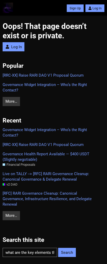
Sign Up (75, 8)
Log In (97, 8)
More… (11, 101)
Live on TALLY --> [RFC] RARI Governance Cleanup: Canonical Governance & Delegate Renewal (46, 176)
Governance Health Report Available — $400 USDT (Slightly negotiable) (46, 157)
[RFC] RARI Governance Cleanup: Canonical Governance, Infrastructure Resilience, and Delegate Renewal (47, 199)
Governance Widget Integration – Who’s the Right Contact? (45, 87)
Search (67, 252)
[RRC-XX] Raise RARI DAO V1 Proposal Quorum (43, 75)
